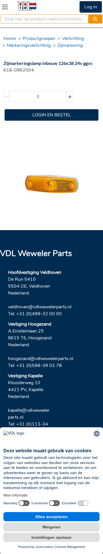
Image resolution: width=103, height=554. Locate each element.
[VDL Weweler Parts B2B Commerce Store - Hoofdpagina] (27, 6)
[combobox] (42, 19)
